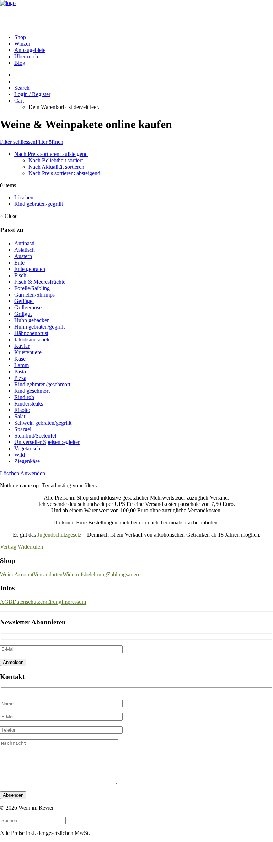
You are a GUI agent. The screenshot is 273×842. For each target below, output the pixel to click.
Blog (19, 63)
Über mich (26, 56)
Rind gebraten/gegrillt (38, 204)
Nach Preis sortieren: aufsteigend (51, 154)
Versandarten (48, 574)
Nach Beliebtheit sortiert (55, 160)
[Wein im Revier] (136, 14)
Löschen (23, 197)
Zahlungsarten (123, 574)
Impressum (73, 602)
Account (23, 574)
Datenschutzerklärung (36, 602)
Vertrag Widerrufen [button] (21, 547)
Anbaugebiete (30, 50)
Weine (7, 574)
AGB (6, 602)
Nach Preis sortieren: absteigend (64, 173)
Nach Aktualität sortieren (56, 167)
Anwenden (32, 473)
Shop (20, 37)
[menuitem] (143, 37)
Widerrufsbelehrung (85, 574)
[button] (22, 88)
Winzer (22, 44)
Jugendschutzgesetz (59, 535)
